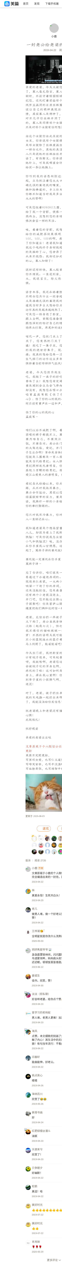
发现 (37, 3)
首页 (25, 3)
